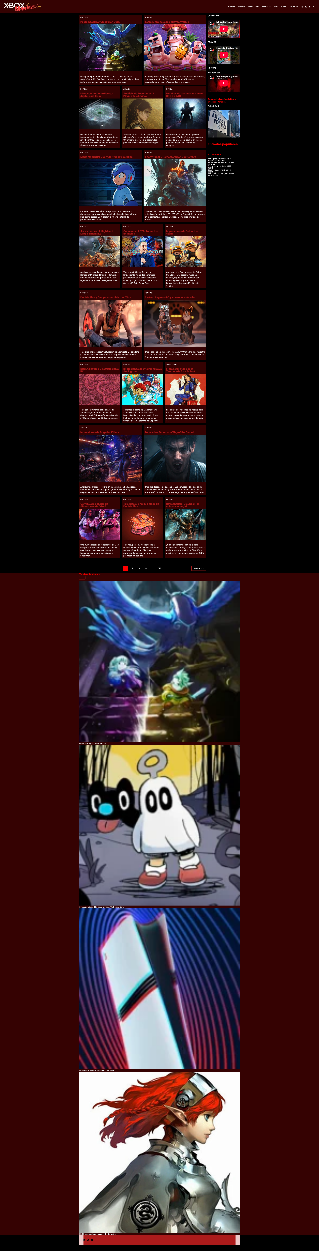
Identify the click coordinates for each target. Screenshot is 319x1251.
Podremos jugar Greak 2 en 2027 (100, 21)
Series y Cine (253, 6)
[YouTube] (306, 6)
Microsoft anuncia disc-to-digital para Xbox (96, 95)
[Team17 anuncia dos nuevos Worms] (175, 47)
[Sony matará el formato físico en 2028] (159, 988)
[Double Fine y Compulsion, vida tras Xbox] (110, 323)
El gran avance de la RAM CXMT (219, 167)
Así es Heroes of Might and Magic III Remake (96, 232)
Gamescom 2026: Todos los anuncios (140, 232)
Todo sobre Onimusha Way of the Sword (169, 432)
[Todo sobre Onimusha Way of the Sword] (175, 458)
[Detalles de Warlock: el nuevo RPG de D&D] (185, 114)
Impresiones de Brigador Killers (99, 432)
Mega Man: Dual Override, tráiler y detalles (106, 156)
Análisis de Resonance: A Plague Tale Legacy (139, 95)
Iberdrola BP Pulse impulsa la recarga (221, 163)
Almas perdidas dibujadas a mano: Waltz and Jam (101, 907)
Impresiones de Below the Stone (182, 232)
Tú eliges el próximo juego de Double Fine (141, 505)
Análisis (241, 6)
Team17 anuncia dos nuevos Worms (167, 21)
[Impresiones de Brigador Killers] (110, 458)
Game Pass (266, 6)
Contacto (293, 6)
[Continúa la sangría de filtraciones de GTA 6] (99, 524)
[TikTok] (310, 6)
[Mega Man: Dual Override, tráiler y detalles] (110, 182)
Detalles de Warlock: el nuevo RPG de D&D (184, 95)
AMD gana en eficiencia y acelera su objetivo (219, 160)
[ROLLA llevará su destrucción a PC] (99, 389)
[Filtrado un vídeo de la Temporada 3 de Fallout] (185, 389)
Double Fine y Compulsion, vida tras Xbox (106, 297)
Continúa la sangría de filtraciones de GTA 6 (94, 505)
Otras (283, 6)
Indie (276, 6)
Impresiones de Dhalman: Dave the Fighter (142, 370)
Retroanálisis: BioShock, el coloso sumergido (182, 505)
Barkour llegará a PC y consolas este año (170, 297)
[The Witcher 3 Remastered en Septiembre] (175, 182)
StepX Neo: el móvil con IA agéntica (220, 171)
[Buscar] (314, 6)
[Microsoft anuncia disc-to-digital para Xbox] (99, 114)
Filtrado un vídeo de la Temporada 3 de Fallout (180, 370)
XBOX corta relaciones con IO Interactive (98, 1234)
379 (159, 568)
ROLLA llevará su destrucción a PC (99, 370)
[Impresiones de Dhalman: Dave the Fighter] (142, 389)
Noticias (231, 6)
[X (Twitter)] (302, 6)
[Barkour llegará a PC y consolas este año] (175, 323)
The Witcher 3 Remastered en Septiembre (170, 156)
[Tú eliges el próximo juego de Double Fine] (142, 524)
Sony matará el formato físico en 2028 (96, 1070)
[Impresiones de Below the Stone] (185, 251)
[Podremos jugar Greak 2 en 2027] (110, 47)
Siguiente (198, 568)
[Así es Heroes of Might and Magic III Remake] (99, 251)
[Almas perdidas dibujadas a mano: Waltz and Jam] (159, 825)
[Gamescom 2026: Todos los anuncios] (142, 251)
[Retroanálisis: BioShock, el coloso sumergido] (185, 524)
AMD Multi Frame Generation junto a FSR (221, 174)
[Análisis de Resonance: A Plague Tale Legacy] (142, 114)
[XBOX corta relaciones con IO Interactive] (159, 1152)
